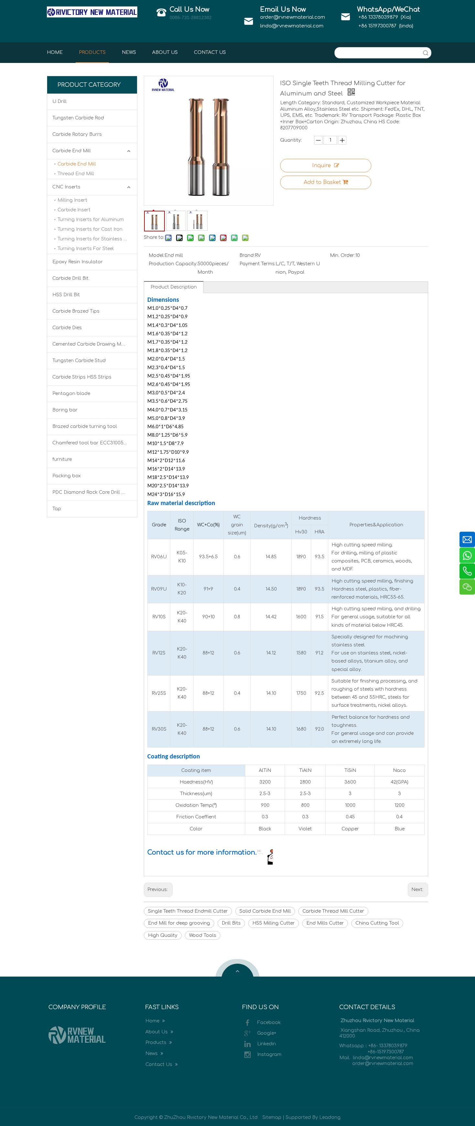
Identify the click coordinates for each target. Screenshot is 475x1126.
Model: (156, 255)
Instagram (269, 1054)
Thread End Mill (76, 173)
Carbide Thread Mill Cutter (333, 911)
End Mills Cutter (325, 923)
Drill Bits (231, 923)
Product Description (174, 287)
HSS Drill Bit (66, 294)
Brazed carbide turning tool (84, 426)
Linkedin (266, 1043)
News (152, 1053)
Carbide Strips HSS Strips (81, 377)
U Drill (59, 101)
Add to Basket (322, 182)
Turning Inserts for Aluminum (91, 219)
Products (156, 1042)
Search (425, 52)
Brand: (247, 255)
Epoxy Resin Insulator (77, 261)
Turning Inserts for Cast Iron (90, 229)
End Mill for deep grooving (179, 923)
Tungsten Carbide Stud (79, 360)
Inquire (321, 165)
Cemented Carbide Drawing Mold (90, 344)
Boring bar (65, 410)
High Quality (162, 935)
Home (153, 1021)
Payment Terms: (257, 263)
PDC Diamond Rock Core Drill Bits (91, 492)
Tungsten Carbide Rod (78, 118)
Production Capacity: (173, 263)
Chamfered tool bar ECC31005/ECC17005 (94, 443)
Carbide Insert (74, 210)
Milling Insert (72, 200)
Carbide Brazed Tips (76, 311)
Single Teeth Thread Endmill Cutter (188, 911)
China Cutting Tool (377, 923)
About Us (157, 1032)
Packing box (66, 475)
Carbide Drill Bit (70, 278)
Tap (56, 508)
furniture (62, 459)
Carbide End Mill (71, 150)
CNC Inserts (66, 187)
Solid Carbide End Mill (265, 911)
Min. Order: (342, 255)
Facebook (269, 1022)
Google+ (266, 1033)
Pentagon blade (71, 393)
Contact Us (159, 1064)
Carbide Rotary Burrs (77, 134)
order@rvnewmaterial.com (292, 17)
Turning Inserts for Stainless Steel (96, 239)
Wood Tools (202, 935)
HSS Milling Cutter (273, 923)
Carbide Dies (67, 327)
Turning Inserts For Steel (86, 248)
